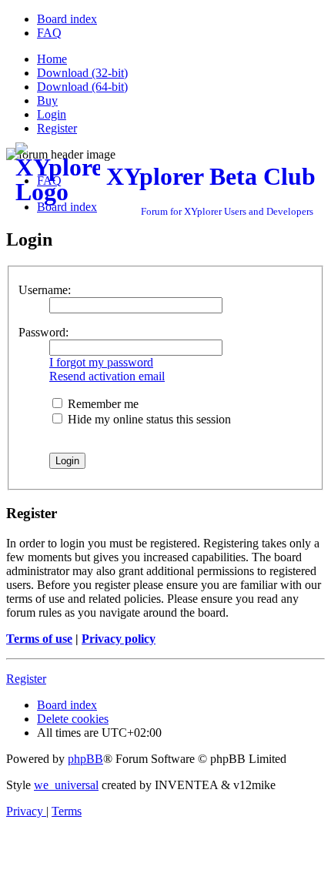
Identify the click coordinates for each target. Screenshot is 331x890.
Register (26, 678)
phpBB (85, 758)
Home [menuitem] (52, 58)
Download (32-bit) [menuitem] (82, 72)
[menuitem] (67, 18)
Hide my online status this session (148, 419)
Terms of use (39, 638)
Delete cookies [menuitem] (73, 718)
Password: (43, 332)
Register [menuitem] (57, 128)
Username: (44, 289)
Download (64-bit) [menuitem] (82, 86)
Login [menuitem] (51, 114)
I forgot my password (101, 362)
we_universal (66, 784)
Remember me (102, 403)
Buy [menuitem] (47, 100)
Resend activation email (107, 376)
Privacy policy (118, 638)
